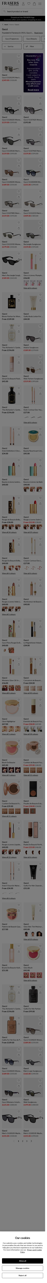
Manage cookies (22, 1268)
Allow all (22, 1261)
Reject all (22, 1275)
